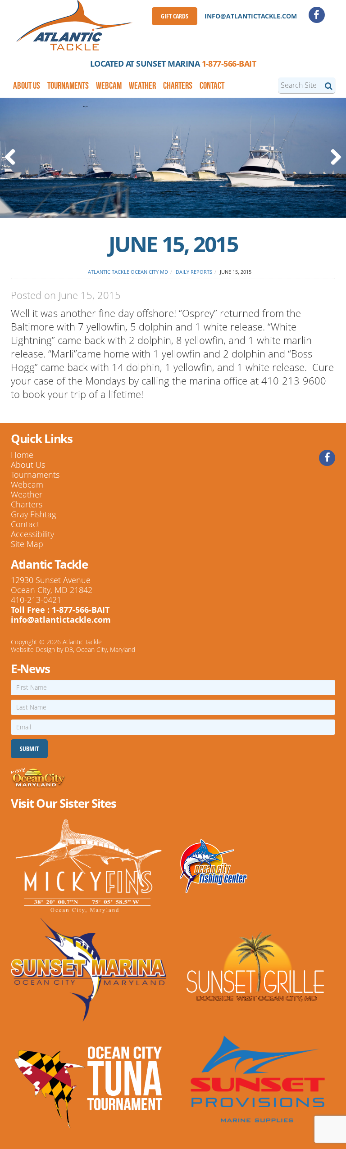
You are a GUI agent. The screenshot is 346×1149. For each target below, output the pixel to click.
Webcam (109, 85)
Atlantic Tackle (82, 642)
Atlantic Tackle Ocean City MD (128, 271)
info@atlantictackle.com (251, 16)
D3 (69, 649)
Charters (177, 85)
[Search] (328, 85)
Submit (29, 748)
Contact (212, 85)
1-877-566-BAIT (229, 63)
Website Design (33, 649)
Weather (142, 85)
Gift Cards (174, 16)
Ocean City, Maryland (105, 649)
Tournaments (68, 85)
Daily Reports (194, 271)
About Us (26, 85)
